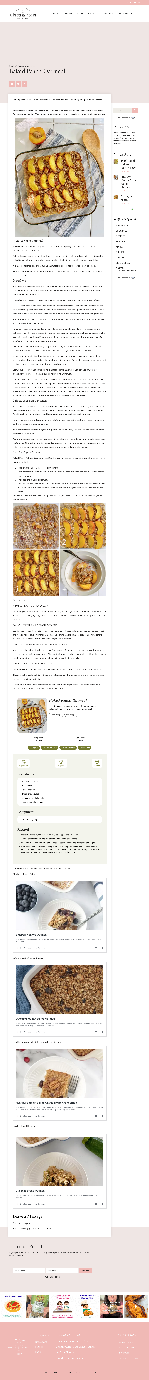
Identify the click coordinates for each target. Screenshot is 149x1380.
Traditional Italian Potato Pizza (128, 164)
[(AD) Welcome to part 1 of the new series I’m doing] (111, 1306)
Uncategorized (30, 66)
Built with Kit (52, 1277)
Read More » (125, 171)
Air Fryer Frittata (65, 1352)
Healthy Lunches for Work (70, 1358)
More (38, 1352)
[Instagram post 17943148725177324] (136, 1306)
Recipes (21, 66)
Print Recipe (56, 715)
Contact (108, 13)
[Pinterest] (135, 3)
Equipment (61, 766)
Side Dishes (123, 263)
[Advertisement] (74, 46)
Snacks (120, 241)
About (68, 13)
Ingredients (23, 766)
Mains (119, 246)
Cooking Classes (128, 13)
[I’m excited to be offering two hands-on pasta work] (13, 1306)
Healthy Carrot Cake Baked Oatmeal (75, 1347)
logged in (29, 1228)
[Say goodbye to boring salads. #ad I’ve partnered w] (37, 1306)
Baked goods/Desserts (126, 269)
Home (56, 13)
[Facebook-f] (127, 3)
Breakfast (13, 66)
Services (93, 13)
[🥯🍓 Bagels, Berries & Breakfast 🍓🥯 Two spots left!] (62, 1306)
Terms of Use (89, 1373)
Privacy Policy (99, 1373)
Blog (80, 13)
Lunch (120, 257)
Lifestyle (121, 230)
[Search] (135, 110)
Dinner (120, 252)
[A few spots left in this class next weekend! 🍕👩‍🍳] (87, 1306)
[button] (12, 84)
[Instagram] (131, 3)
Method (97, 766)
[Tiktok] (139, 3)
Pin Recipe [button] (71, 715)
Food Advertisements (124, 117)
